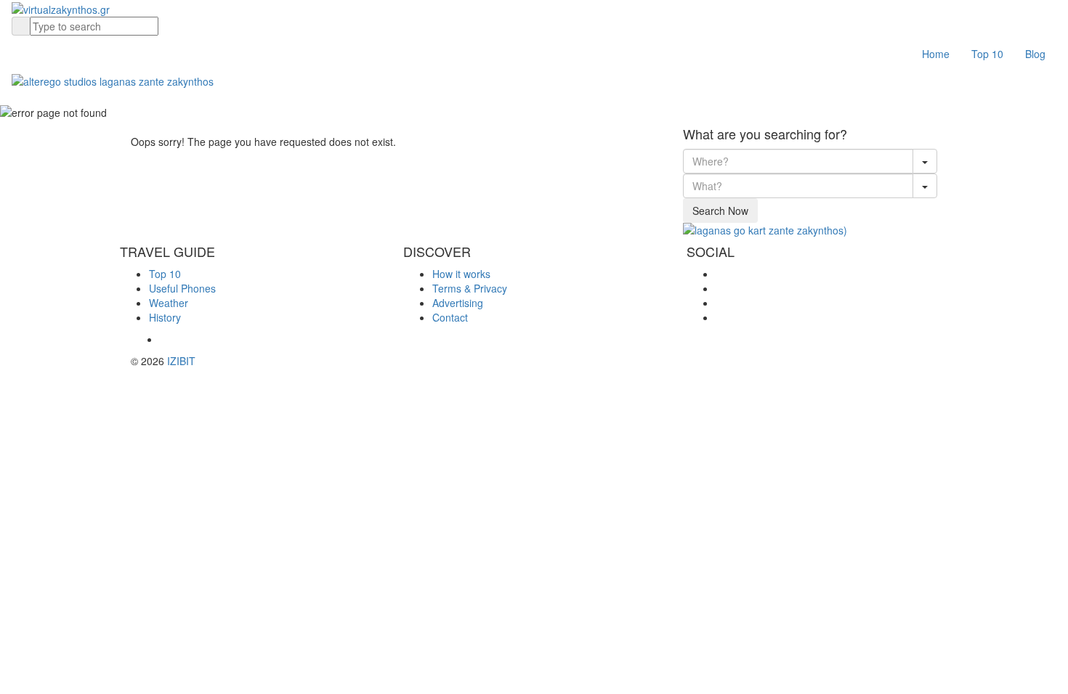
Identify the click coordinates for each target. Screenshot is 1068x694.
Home (936, 53)
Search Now (720, 210)
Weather (168, 302)
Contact (450, 317)
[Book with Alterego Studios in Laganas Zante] (113, 79)
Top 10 (987, 53)
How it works (461, 273)
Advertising (457, 302)
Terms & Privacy (469, 288)
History (165, 317)
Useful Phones (182, 288)
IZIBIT (181, 361)
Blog (1035, 53)
